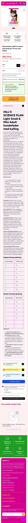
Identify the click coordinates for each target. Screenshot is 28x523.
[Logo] (10, 3)
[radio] (4, 79)
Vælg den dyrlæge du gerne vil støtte (14, 398)
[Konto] (20, 3)
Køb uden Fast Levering (11, 79)
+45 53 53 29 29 (6, 480)
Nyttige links (6, 495)
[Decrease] (16, 70)
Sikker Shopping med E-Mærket (17, 40)
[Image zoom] (24, 10)
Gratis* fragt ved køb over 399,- (7, 40)
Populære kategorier (8, 501)
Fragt (11, 58)
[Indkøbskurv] (23, 3)
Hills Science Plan (15, 395)
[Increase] (23, 70)
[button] (13, 28)
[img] (5, 53)
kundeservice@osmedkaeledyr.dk (10, 477)
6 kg (18, 66)
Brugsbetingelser (19, 517)
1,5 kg (22, 66)
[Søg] (17, 3)
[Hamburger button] (3, 3)
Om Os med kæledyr (8, 498)
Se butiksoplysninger (7, 392)
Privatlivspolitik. (5, 518)
